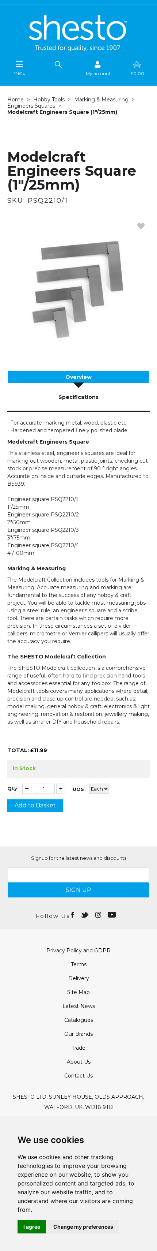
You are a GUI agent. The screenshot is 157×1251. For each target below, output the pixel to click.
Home (15, 99)
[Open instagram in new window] (99, 914)
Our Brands (78, 1034)
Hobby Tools (49, 99)
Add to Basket (35, 805)
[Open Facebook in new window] (73, 914)
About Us (79, 1061)
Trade (78, 1048)
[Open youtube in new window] (113, 914)
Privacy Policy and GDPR (78, 950)
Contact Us (78, 1075)
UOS (78, 789)
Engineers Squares (31, 105)
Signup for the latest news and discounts (78, 858)
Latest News (78, 1006)
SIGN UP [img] (78, 889)
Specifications (78, 397)
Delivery (78, 978)
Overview (78, 377)
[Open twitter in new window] (85, 914)
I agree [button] (31, 1227)
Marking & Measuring (101, 99)
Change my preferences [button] (83, 1227)
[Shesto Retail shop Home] (78, 49)
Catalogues (78, 1020)
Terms (79, 964)
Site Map (78, 992)
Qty (12, 788)
